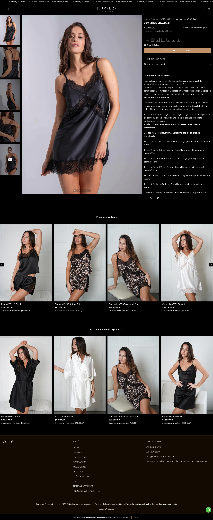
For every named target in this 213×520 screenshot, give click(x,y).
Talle (146, 40)
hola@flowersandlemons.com (160, 456)
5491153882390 (153, 447)
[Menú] (4, 9)
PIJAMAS (155, 19)
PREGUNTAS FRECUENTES (86, 491)
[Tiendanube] (106, 509)
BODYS (76, 448)
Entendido (137, 517)
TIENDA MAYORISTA (83, 486)
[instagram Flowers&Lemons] (4, 442)
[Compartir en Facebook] (145, 198)
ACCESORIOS (79, 467)
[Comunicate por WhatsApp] (208, 510)
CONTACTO (78, 481)
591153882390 (153, 452)
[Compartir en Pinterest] (157, 198)
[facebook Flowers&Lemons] (11, 442)
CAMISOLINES (167, 19)
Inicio (146, 19)
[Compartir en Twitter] (151, 198)
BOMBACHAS (79, 462)
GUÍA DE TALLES (81, 476)
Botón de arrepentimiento (164, 504)
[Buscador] (9, 9)
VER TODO (78, 472)
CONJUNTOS (79, 457)
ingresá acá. (143, 504)
